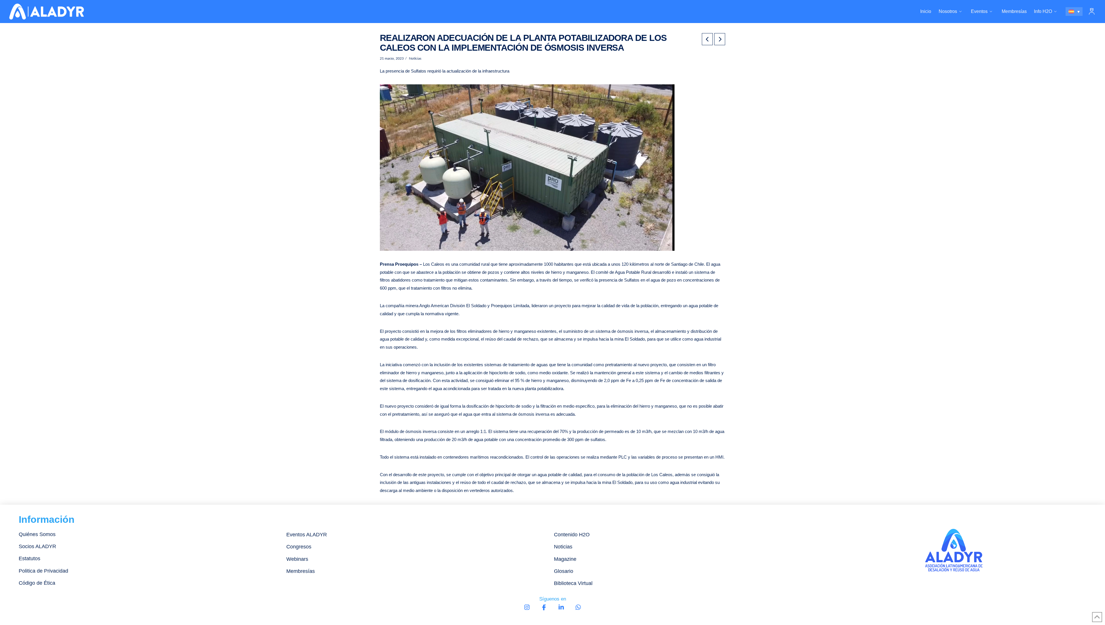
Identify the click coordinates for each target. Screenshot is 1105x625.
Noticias (414, 58)
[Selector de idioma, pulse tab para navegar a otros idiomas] (1074, 11)
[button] (1092, 11)
